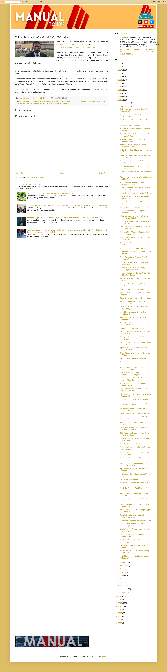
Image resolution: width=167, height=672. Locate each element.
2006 (120, 623)
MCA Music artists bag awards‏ (131, 125)
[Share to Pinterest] (65, 98)
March (122, 585)
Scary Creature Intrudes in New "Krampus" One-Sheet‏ (132, 183)
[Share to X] (60, 98)
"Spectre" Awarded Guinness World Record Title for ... (133, 349)
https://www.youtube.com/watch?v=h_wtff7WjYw (75, 47)
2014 (120, 596)
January (123, 592)
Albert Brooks (46, 101)
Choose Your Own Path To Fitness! (133, 328)
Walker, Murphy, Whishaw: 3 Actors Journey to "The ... (133, 146)
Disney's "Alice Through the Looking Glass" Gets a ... (133, 384)
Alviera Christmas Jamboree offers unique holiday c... (133, 140)
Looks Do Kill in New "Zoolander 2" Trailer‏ (136, 193)
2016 (120, 97)
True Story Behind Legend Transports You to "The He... (134, 197)
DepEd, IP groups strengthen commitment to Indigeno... (131, 374)
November (124, 106)
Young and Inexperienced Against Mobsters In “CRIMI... (132, 212)
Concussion (91, 101)
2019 (120, 87)
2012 (120, 603)
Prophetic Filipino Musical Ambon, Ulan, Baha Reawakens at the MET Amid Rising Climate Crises (64, 218)
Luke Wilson (34, 104)
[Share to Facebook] (63, 98)
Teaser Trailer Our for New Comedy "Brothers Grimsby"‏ (133, 404)
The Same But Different (129, 479)
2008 (120, 616)
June (122, 576)
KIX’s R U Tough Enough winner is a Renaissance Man (133, 464)
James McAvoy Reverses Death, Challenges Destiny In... (132, 269)
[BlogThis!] (58, 98)
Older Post (103, 173)
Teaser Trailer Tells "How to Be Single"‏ (134, 207)
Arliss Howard (67, 101)
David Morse (100, 101)
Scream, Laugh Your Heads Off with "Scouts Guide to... (133, 418)
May (122, 579)
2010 (120, 610)
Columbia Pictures (79, 101)
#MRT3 (152, 49)
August (123, 569)
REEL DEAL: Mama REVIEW (29, 184)
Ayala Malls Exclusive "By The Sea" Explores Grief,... (133, 313)
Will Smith (65, 104)
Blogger (103, 656)
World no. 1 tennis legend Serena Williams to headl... (132, 116)
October (123, 562)
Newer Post (20, 173)
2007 (120, 620)
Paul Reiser (44, 104)
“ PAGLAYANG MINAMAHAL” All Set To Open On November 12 (135, 390)
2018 (120, 90)
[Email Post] (51, 98)
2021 (120, 80)
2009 (120, 613)
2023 (120, 73)
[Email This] (56, 98)
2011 (120, 606)
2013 (120, 600)
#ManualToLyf (143, 49)
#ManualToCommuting (129, 49)
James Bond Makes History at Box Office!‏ (136, 520)
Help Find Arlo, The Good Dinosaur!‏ (133, 248)
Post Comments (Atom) (35, 177)
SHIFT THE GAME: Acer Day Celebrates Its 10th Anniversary (50, 193)
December (124, 103)
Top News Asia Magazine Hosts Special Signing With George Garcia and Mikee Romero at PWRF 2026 (67, 205)
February (124, 589)
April (122, 582)
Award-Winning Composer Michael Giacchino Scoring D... (133, 203)
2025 (120, 67)
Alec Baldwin (56, 101)
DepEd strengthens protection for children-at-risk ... (132, 516)
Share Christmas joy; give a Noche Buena (136, 298)
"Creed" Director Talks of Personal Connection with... (133, 368)
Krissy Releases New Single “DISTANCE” (135, 413)
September (124, 566)
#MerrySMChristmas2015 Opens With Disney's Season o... (134, 429)
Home (62, 173)
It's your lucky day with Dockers (132, 289)
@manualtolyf (125, 37)
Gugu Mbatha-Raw (22, 104)
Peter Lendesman (55, 104)
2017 (120, 93)
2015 (120, 100)
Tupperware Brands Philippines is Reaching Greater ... (132, 525)
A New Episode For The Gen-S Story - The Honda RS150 (134, 217)
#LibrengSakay (126, 52)
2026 (120, 63)
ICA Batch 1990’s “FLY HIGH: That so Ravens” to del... (134, 379)
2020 (120, 83)
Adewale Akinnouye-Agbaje (31, 101)
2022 (120, 77)
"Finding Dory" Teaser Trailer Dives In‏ (134, 358)
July (122, 572)
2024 (120, 70)
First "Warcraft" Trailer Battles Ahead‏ (134, 399)
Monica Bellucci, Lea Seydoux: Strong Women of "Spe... (134, 552)
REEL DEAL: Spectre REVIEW (131, 444)
